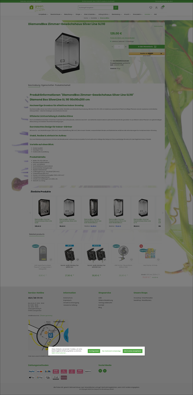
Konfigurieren (94, 351)
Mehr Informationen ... (59, 353)
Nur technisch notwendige (111, 351)
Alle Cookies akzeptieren (132, 351)
